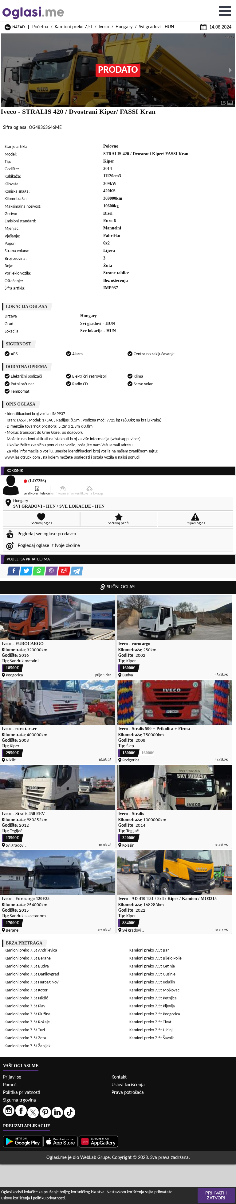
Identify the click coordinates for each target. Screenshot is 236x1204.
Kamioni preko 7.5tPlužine (27, 1014)
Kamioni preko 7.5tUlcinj (150, 1030)
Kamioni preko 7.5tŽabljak (27, 1046)
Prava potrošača (128, 1092)
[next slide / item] (230, 70)
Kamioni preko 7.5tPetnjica (153, 998)
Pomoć (10, 1085)
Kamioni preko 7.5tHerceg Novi (32, 982)
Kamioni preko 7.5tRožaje (27, 1022)
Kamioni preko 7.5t (73, 27)
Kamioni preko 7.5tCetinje (152, 966)
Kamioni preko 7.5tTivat (150, 1022)
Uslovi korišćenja (128, 1085)
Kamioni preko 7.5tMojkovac (154, 990)
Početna (40, 27)
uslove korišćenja (15, 1198)
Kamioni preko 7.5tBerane (28, 958)
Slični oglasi (121, 587)
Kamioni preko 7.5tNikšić (26, 998)
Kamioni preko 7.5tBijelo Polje (155, 958)
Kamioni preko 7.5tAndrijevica (31, 950)
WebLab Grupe (95, 1157)
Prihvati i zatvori (216, 1195)
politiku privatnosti (49, 1198)
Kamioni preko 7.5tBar (149, 950)
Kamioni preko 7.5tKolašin (152, 982)
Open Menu (225, 11)
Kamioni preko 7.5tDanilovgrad (32, 974)
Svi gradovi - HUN (156, 27)
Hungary (124, 27)
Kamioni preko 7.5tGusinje (152, 974)
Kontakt (119, 1077)
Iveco (104, 27)
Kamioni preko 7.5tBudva (27, 966)
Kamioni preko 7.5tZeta (25, 1038)
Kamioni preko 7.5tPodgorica (154, 1014)
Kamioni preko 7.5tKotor (26, 990)
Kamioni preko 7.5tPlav (25, 1006)
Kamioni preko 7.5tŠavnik (151, 1038)
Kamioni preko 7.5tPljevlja (152, 1006)
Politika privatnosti (21, 1092)
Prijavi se (12, 1077)
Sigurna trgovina (19, 1100)
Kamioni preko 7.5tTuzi (25, 1030)
